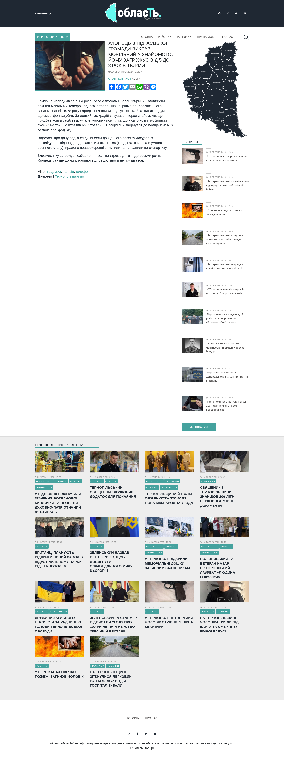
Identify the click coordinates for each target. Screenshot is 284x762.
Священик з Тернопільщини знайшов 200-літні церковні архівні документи (217, 497)
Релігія (76, 481)
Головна (146, 36)
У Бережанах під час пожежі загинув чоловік (224, 212)
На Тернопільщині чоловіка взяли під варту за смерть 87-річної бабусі (227, 185)
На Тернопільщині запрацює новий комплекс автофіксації (224, 266)
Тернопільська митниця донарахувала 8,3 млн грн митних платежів (227, 376)
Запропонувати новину (52, 37)
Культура (208, 481)
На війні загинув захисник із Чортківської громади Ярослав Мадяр (225, 347)
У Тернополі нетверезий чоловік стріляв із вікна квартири (226, 158)
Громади (172, 481)
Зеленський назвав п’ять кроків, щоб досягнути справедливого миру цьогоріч (111, 562)
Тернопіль (44, 487)
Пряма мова (206, 36)
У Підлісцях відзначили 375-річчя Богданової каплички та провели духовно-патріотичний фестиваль (58, 503)
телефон (83, 172)
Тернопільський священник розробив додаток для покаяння (113, 492)
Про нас (227, 36)
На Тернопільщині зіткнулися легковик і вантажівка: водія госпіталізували (225, 239)
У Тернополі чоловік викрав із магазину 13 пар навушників (225, 291)
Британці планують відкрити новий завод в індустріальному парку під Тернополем (59, 559)
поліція (68, 172)
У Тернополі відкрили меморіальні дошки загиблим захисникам (167, 563)
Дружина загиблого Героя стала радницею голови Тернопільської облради (58, 624)
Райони (163, 36)
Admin (136, 78)
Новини (190, 142)
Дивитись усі (199, 427)
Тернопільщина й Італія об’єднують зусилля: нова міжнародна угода (169, 498)
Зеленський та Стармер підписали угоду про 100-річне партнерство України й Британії (113, 624)
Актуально (44, 481)
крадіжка (54, 172)
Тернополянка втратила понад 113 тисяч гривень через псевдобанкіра (226, 405)
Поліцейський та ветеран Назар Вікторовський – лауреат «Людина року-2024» (217, 568)
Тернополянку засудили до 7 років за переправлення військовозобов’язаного (224, 318)
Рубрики (183, 36)
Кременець (43, 13)
